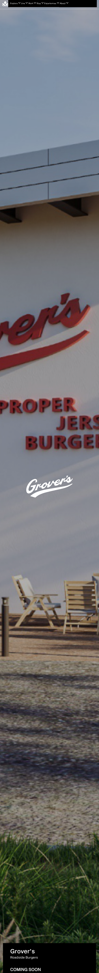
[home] (5, 3)
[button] (15, 4)
